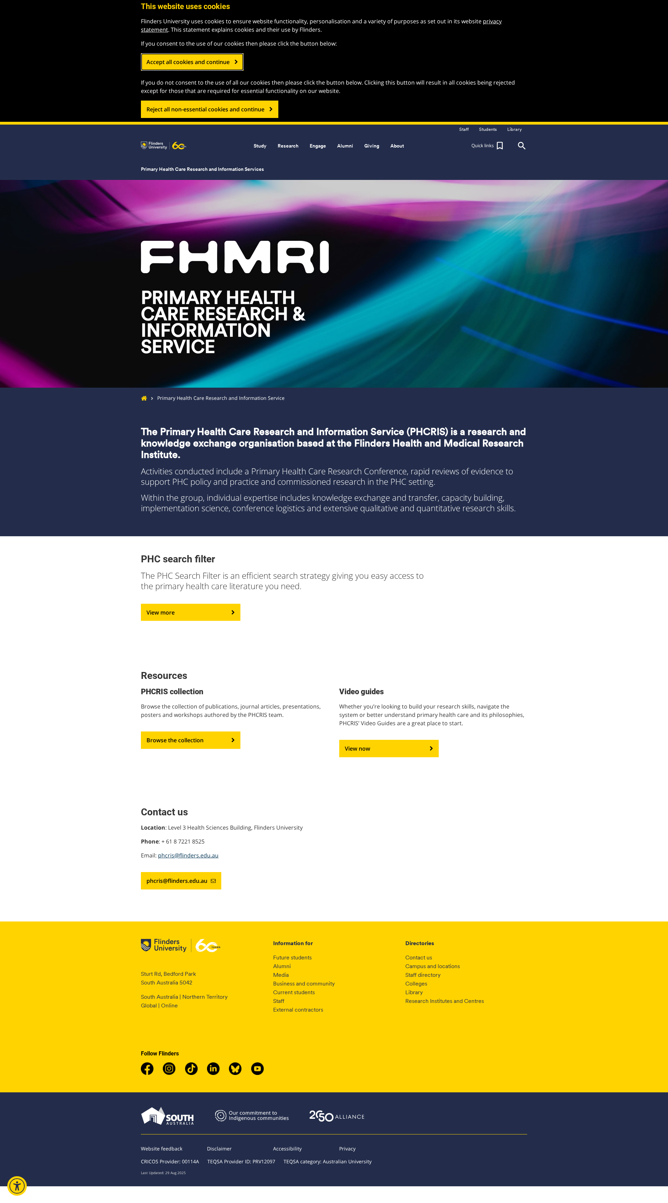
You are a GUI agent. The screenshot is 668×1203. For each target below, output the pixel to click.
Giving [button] (371, 146)
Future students (292, 957)
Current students (294, 992)
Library (414, 992)
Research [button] (288, 146)
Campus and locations (432, 966)
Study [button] (260, 146)
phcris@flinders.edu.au (188, 855)
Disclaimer (219, 1148)
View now (357, 748)
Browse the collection (175, 740)
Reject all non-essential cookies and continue (205, 109)
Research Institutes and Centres (444, 1001)
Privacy (347, 1148)
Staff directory (422, 975)
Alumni (282, 966)
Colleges (416, 983)
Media (281, 975)
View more (160, 612)
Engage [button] (318, 146)
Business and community (304, 983)
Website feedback (161, 1148)
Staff (278, 1001)
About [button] (397, 146)
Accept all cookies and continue (188, 62)
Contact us (418, 957)
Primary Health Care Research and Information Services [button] (202, 169)
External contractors (298, 1009)
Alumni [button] (345, 146)
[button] (488, 146)
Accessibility (287, 1148)
